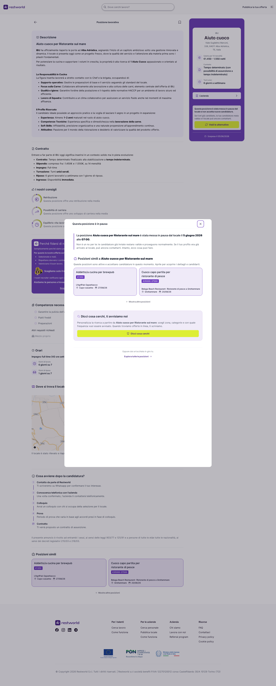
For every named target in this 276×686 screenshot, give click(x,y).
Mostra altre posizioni (139, 301)
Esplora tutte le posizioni (136, 356)
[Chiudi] (200, 224)
